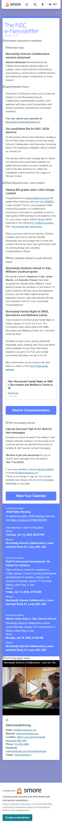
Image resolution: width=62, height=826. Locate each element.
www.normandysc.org (27, 733)
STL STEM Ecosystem (41, 223)
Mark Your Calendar (31, 496)
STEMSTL (49, 201)
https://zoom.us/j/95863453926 (29, 520)
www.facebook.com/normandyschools (26, 751)
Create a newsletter (17, 817)
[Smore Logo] (13, 4)
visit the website (45, 469)
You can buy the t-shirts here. (26, 226)
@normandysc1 (23, 754)
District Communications (31, 410)
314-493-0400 (21, 744)
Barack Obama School (37, 198)
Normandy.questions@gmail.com (23, 122)
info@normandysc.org (26, 472)
